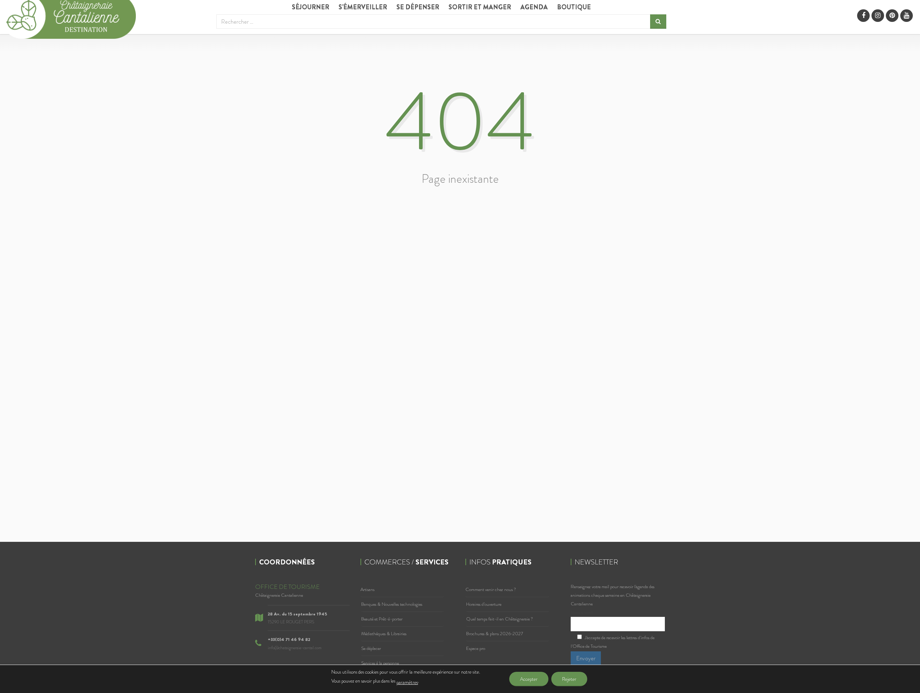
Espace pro (475, 648)
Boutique (574, 7)
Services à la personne (380, 663)
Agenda (534, 7)
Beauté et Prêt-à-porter (381, 618)
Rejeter (569, 679)
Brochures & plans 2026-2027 (494, 633)
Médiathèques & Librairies (383, 633)
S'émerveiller (363, 7)
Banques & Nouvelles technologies (391, 604)
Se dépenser (417, 7)
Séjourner (310, 7)
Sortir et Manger (479, 7)
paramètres (407, 682)
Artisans (367, 589)
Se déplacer (371, 648)
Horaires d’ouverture (483, 604)
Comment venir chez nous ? (490, 589)
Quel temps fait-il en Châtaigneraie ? (499, 618)
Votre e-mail (582, 612)
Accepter (529, 679)
